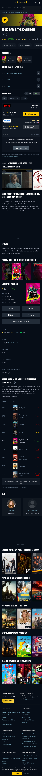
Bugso (4, 717)
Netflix (4, 734)
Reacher (24, 722)
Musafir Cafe (26, 717)
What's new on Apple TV (29, 741)
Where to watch (9, 45)
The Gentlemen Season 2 (29, 756)
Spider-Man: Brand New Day (11, 712)
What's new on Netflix (28, 734)
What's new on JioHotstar (29, 744)
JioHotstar (5, 742)
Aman (4, 761)
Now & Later (6, 714)
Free (24, 98)
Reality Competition (14, 343)
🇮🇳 (36, 93)
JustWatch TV (6, 744)
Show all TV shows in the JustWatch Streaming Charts (21, 482)
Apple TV (5, 739)
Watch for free (25, 45)
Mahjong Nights (7, 724)
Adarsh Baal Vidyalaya (28, 720)
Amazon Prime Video (8, 736)
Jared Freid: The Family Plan (11, 758)
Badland (4, 763)
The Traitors (25, 714)
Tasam (4, 756)
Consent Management (26, 700)
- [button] (12, 73)
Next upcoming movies (9, 752)
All (4, 98)
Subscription (14, 98)
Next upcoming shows (28, 752)
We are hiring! (8, 700)
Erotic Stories (26, 712)
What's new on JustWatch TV (30, 746)
